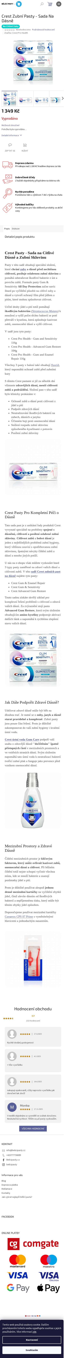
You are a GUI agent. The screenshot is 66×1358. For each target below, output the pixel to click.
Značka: (16, 33)
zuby (23, 269)
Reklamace (7, 1189)
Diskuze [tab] (16, 228)
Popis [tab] (7, 228)
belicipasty (11, 1164)
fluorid (55, 365)
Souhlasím (32, 1350)
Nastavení (32, 1340)
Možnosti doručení (10, 125)
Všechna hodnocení (33, 1128)
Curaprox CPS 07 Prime (19, 916)
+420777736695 (13, 1155)
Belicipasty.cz (13, 1159)
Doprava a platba (10, 1185)
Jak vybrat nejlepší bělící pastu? (17, 1197)
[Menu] (59, 4)
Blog (4, 1181)
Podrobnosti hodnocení (43, 29)
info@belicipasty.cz (15, 1150)
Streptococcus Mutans (45, 311)
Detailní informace (10, 135)
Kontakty (6, 1193)
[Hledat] (42, 4)
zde (34, 1332)
